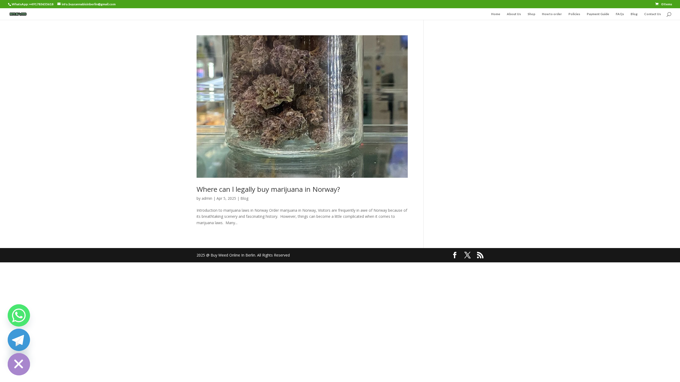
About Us (514, 14)
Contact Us (652, 14)
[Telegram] (19, 340)
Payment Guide (598, 14)
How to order (552, 14)
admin (207, 198)
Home (495, 14)
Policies (574, 14)
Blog (634, 14)
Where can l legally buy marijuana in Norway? (268, 189)
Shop (531, 14)
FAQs (620, 14)
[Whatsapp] (19, 315)
